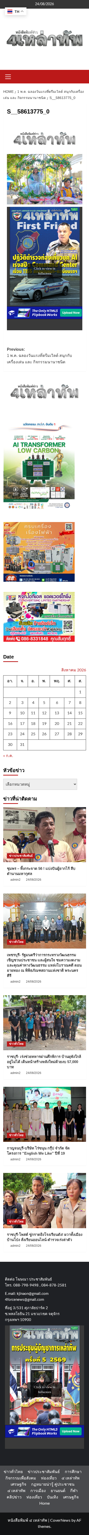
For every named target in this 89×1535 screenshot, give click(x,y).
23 (10, 734)
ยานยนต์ (58, 1491)
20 (57, 724)
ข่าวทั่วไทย (16, 942)
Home (44, 1503)
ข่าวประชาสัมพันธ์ (21, 855)
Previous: (39, 355)
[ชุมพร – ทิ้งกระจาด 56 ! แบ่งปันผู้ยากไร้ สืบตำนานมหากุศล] (44, 834)
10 (22, 713)
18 (33, 724)
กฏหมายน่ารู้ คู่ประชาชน (52, 1484)
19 (44, 724)
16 (10, 724)
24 (22, 734)
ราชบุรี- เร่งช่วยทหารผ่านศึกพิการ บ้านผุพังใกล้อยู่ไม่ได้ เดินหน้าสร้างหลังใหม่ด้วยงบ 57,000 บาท (44, 1061)
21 (69, 724)
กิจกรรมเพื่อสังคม (20, 1478)
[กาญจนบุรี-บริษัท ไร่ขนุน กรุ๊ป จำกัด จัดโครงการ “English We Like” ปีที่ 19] (44, 1114)
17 (22, 724)
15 (80, 713)
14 (69, 713)
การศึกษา (73, 1472)
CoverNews (60, 1520)
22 (80, 724)
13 (57, 713)
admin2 (15, 879)
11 (33, 713)
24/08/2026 (33, 879)
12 (44, 713)
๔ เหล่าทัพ (71, 1478)
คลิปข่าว (14, 1497)
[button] (8, 76)
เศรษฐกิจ (18, 1484)
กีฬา (74, 1491)
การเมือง (38, 1491)
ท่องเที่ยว (49, 1478)
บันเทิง (52, 1497)
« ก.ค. (8, 756)
